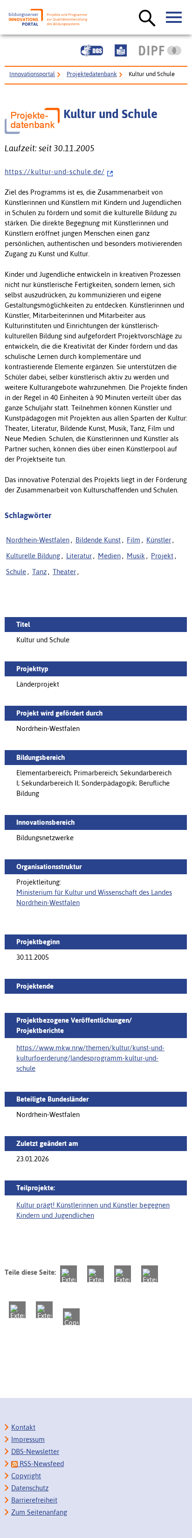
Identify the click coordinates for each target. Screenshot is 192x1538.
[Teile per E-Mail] (44, 1309)
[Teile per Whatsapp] (149, 1273)
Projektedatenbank (92, 73)
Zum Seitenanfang (39, 1512)
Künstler (158, 540)
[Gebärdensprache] (92, 50)
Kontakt (23, 1427)
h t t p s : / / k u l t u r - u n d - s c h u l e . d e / (54, 172)
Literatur (79, 556)
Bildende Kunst (98, 540)
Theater (64, 572)
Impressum (28, 1439)
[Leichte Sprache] (120, 50)
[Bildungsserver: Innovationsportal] (48, 17)
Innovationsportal (32, 73)
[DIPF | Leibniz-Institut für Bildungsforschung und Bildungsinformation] (160, 50)
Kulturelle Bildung (33, 556)
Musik (136, 556)
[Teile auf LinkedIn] (17, 1309)
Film (133, 540)
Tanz (39, 572)
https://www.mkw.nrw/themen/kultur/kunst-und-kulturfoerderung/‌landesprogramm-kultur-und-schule (90, 1058)
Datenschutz (29, 1488)
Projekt (162, 556)
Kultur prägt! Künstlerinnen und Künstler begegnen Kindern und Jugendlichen (93, 1210)
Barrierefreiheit (34, 1500)
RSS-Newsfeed (41, 1464)
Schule (16, 572)
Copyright (26, 1476)
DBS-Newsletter (35, 1451)
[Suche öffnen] (147, 18)
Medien (109, 556)
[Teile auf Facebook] (95, 1273)
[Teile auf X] (122, 1273)
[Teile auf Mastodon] (68, 1273)
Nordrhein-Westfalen (37, 540)
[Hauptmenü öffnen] (174, 17)
